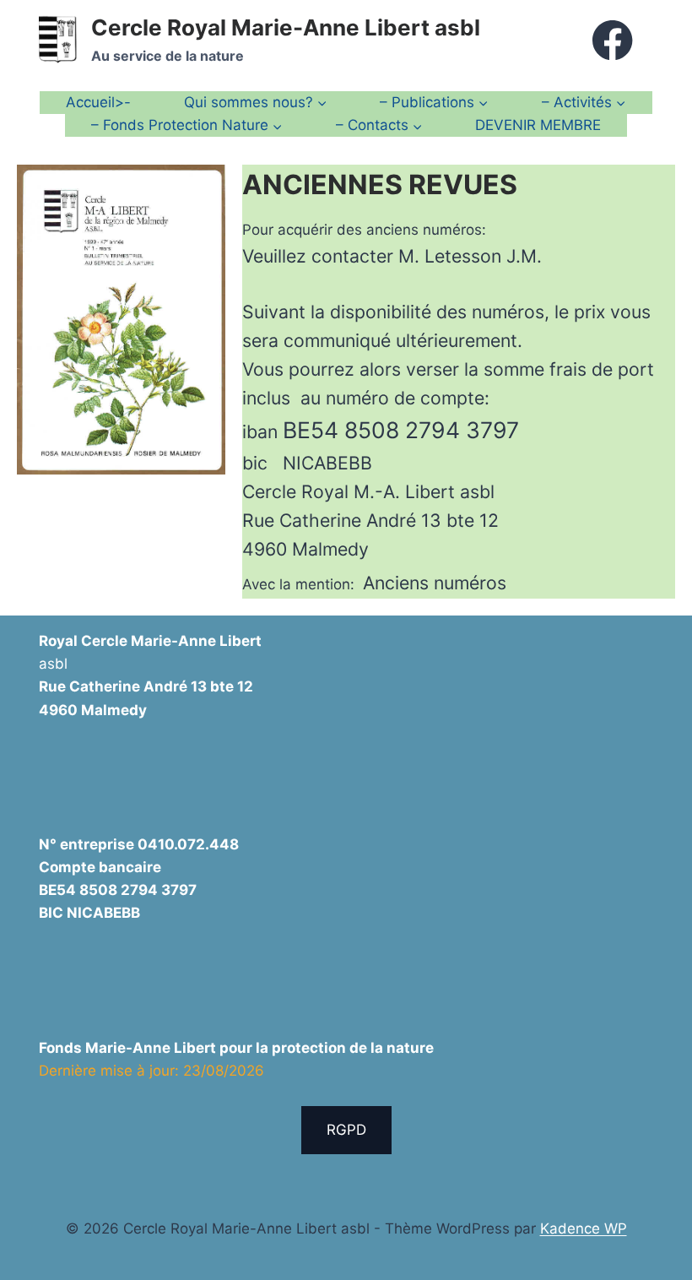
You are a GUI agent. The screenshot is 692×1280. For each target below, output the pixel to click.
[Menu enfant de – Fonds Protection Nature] (187, 125)
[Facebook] (613, 40)
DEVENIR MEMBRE (538, 125)
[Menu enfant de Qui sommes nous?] (256, 102)
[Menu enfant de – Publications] (434, 102)
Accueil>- (98, 102)
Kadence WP (583, 1228)
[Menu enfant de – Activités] (583, 102)
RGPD (346, 1129)
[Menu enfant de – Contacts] (378, 125)
